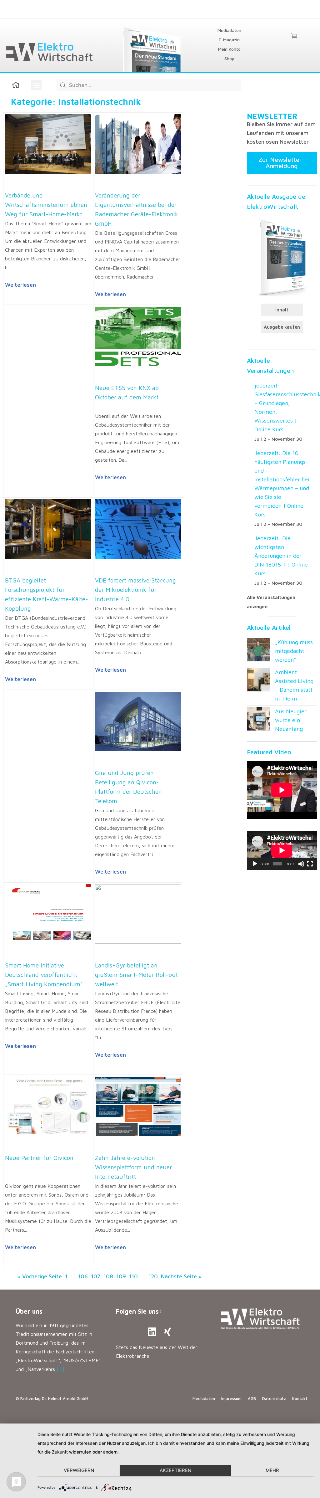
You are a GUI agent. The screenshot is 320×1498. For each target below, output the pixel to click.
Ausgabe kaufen (282, 327)
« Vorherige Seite (39, 1276)
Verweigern (79, 1470)
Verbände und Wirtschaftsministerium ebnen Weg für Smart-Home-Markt (46, 205)
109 (121, 1276)
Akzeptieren (175, 1470)
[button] (36, 85)
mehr (272, 1470)
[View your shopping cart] (294, 36)
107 (95, 1276)
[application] (282, 850)
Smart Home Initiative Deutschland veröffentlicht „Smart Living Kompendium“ (43, 975)
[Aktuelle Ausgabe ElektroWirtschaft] (282, 257)
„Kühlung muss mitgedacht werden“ (294, 651)
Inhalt (281, 309)
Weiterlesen (20, 284)
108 (108, 1276)
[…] (60, 1369)
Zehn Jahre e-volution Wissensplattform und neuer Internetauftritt (133, 1167)
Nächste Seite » (181, 1276)
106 (83, 1276)
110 (133, 1276)
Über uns (29, 1311)
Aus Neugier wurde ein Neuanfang (291, 720)
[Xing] (167, 1331)
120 (153, 1276)
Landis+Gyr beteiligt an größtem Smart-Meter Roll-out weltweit (136, 975)
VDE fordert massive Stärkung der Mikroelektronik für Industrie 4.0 (135, 590)
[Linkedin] (152, 1331)
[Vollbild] (310, 864)
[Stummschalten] (301, 864)
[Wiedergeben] (255, 864)
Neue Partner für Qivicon (39, 1157)
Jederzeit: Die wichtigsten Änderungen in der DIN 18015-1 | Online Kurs (281, 556)
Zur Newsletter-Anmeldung (281, 162)
